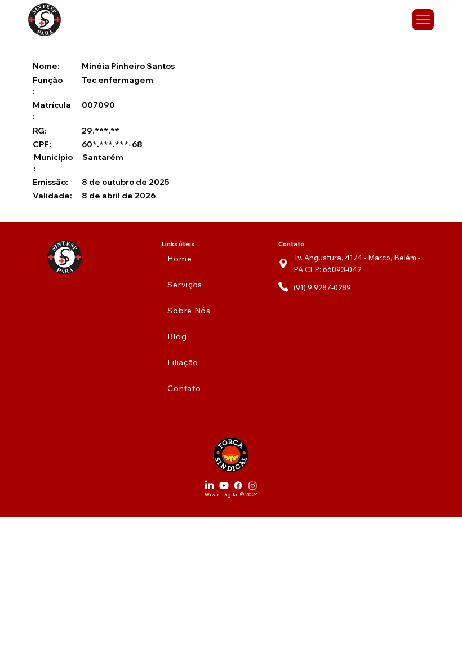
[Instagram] (252, 485)
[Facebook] (238, 485)
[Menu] (423, 20)
